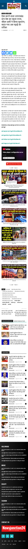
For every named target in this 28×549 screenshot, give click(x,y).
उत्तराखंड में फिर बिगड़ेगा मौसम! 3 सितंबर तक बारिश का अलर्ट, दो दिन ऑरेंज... (17, 383)
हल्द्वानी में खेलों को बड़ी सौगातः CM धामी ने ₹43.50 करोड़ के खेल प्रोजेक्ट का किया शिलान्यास (18, 327)
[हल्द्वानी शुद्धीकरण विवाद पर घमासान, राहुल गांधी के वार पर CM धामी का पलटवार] (5, 334)
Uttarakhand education (20, 291)
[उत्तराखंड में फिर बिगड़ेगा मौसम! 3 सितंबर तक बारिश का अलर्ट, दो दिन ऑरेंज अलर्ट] (5, 384)
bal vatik (8, 289)
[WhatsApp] (7, 536)
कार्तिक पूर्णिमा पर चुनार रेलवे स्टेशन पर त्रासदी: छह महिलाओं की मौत (11, 493)
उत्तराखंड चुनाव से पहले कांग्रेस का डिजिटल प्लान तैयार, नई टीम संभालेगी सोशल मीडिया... (17, 408)
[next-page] (5, 348)
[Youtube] (11, 536)
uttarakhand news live (16, 298)
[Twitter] (7, 53)
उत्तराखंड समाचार (19, 302)
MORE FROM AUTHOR (19, 321)
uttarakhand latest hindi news (8, 293)
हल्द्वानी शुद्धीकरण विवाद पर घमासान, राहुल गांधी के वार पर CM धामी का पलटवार (18, 334)
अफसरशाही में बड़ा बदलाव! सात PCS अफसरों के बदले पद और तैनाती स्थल (12, 487)
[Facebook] (3, 53)
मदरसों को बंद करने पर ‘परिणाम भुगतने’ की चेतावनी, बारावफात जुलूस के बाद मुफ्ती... (17, 400)
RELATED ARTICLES (7, 321)
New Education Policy (16, 289)
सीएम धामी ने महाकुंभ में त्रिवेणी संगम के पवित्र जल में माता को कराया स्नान (12, 496)
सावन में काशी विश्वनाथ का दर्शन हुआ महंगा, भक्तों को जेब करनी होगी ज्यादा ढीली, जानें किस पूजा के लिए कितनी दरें (20, 313)
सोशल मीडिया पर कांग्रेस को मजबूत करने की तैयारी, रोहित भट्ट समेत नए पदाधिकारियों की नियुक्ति (18, 342)
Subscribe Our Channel (14, 164)
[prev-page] (3, 348)
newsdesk (5, 30)
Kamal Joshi (11, 361)
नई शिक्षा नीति (4, 304)
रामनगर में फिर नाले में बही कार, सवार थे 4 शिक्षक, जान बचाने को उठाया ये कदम (7, 312)
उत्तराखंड (7, 11)
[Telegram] (11, 53)
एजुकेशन (7, 13)
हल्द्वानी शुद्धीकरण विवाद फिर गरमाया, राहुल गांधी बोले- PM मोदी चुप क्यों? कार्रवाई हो (17, 391)
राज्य (10, 13)
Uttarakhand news (6, 298)
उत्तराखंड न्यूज (13, 302)
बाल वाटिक (9, 304)
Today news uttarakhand (7, 291)
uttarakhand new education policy (9, 296)
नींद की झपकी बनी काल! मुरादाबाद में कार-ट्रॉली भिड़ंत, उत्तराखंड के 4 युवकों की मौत (13, 491)
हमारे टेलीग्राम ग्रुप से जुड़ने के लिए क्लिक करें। (11, 139)
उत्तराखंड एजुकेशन (17, 300)
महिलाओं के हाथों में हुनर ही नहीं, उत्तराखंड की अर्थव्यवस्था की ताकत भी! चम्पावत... (17, 433)
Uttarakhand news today (7, 300)
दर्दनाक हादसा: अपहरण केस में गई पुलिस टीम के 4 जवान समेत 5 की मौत (12, 489)
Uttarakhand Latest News (7, 295)
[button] (16, 168)
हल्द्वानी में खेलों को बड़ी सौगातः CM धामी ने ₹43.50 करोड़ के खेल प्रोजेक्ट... (17, 358)
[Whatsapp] (14, 53)
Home (3, 11)
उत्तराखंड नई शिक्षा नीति (5, 302)
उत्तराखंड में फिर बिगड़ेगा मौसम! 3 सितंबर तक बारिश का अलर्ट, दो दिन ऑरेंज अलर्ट (13, 458)
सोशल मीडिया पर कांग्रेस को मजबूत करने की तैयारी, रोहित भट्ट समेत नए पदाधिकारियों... (17, 375)
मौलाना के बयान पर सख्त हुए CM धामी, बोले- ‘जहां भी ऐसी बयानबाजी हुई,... (17, 424)
